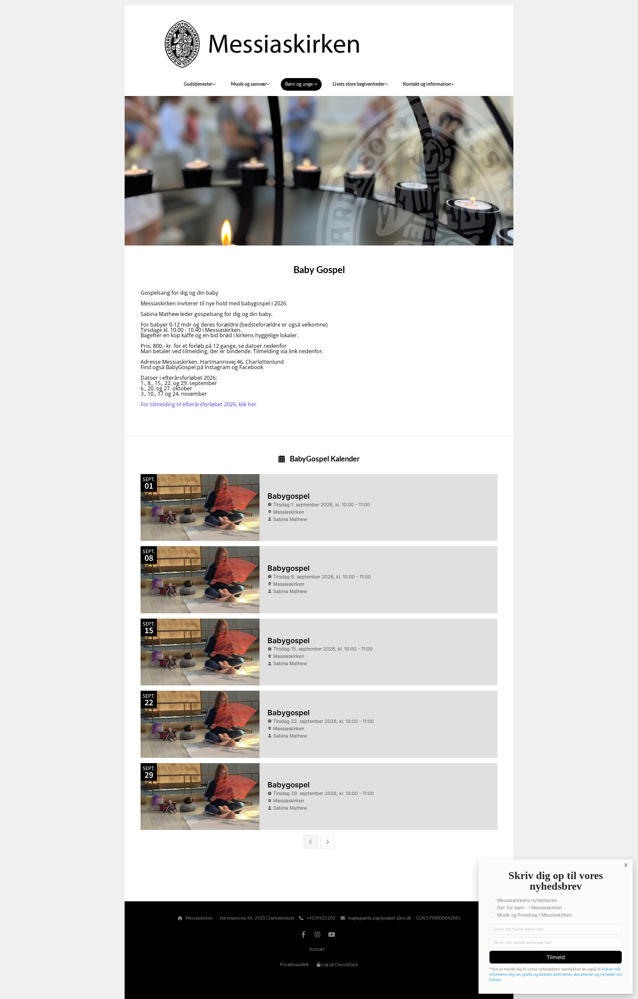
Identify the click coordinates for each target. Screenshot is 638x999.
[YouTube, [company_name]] (331, 934)
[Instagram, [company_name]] (317, 934)
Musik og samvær (248, 84)
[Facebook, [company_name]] (303, 934)
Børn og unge (299, 84)
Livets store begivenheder (358, 84)
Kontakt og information (427, 84)
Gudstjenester (198, 84)
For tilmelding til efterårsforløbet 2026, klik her (199, 404)
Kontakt (317, 950)
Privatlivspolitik (294, 965)
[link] (199, 84)
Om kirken (155, 884)
